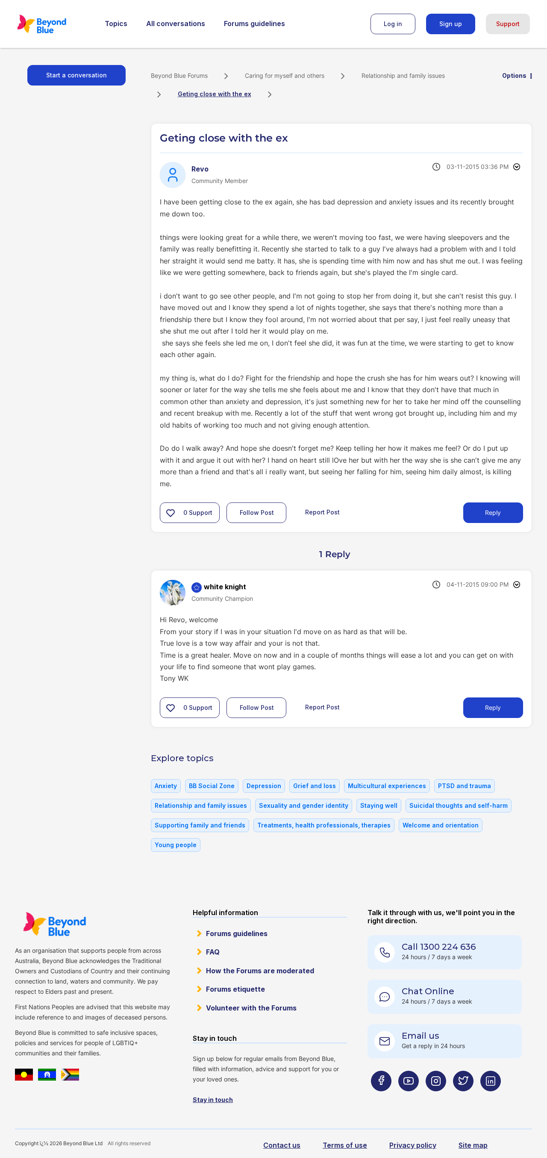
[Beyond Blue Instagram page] (436, 1098)
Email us (420, 1036)
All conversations (175, 23)
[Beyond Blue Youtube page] (408, 1098)
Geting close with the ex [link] (214, 93)
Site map (473, 1145)
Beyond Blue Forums (53, 24)
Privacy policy (412, 1145)
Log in (393, 23)
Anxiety (166, 785)
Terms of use (345, 1145)
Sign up (450, 23)
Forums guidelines (254, 23)
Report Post (322, 512)
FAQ (213, 952)
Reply (493, 512)
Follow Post (257, 512)
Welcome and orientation (441, 825)
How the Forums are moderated (260, 970)
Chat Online (428, 991)
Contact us (281, 1145)
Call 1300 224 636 (439, 947)
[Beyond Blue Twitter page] (463, 1098)
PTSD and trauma (464, 785)
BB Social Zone (212, 785)
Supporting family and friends (200, 825)
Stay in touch (213, 1099)
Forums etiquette (235, 989)
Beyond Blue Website (54, 924)
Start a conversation (76, 75)
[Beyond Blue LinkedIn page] (490, 1098)
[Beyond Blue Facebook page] (381, 1098)
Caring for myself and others (284, 75)
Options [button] (514, 75)
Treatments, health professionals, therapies (324, 825)
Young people (176, 844)
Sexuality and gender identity (303, 805)
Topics (116, 23)
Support (508, 23)
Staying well (378, 805)
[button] (170, 513)
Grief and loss (314, 785)
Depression (264, 785)
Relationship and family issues (403, 75)
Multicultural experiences (387, 785)
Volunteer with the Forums (251, 1008)
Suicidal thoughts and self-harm (458, 805)
